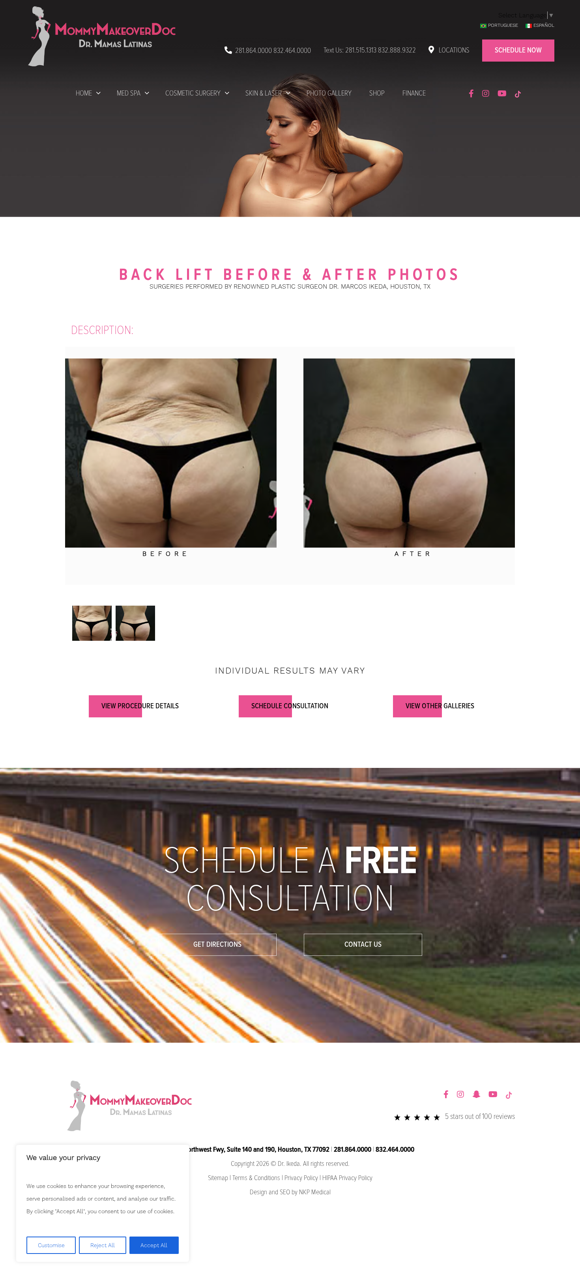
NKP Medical (315, 1192)
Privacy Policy (301, 1178)
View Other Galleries (440, 706)
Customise (51, 1245)
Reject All (102, 1245)
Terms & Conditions (256, 1178)
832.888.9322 (397, 50)
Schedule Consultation (289, 706)
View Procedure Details (140, 706)
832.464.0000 (292, 51)
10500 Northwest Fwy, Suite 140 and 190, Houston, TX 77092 (247, 1149)
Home (84, 93)
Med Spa (128, 93)
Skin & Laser (263, 93)
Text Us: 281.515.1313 (350, 50)
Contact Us (363, 945)
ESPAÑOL (543, 25)
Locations (453, 50)
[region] (102, 1203)
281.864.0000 (253, 51)
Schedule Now (518, 50)
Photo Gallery (329, 93)
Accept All (153, 1245)
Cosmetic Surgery (193, 93)
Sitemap (218, 1178)
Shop (377, 93)
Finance (414, 93)
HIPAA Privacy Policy (347, 1178)
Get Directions (217, 945)
